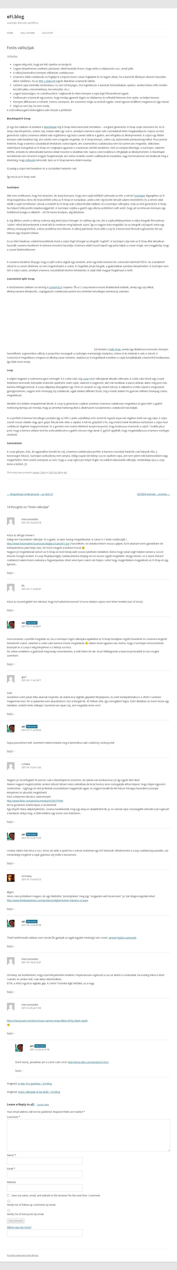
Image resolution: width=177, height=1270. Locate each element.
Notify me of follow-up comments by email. (31, 1204)
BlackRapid (50, 127)
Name (11, 1155)
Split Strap (115, 349)
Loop (86, 378)
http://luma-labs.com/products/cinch (88, 1062)
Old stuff (47, 32)
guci (24, 676)
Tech (42, 472)
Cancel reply (43, 1104)
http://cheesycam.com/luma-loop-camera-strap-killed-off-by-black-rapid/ (47, 1020)
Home (10, 32)
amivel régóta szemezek (122, 937)
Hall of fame (28, 32)
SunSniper (139, 195)
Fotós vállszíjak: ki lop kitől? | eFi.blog (39, 1092)
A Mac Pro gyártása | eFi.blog (35, 1083)
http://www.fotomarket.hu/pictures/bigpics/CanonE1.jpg (38, 543)
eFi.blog (15, 16)
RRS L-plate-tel (47, 81)
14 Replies (12, 56)
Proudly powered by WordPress (22, 1255)
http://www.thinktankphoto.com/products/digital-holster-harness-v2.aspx (47, 900)
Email (11, 1168)
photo (36, 472)
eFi (65, 472)
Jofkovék (30, 160)
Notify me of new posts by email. (25, 1214)
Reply (10, 572)
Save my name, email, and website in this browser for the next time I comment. (56, 1195)
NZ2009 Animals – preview (153, 494)
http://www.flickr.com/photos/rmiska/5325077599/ (35, 800)
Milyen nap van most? (19, 1227)
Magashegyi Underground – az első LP (30, 494)
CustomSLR (55, 287)
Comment (13, 1117)
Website (11, 1182)
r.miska (26, 764)
